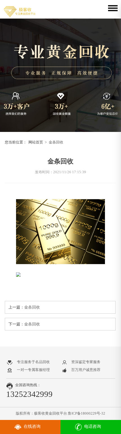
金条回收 (56, 142)
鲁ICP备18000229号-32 (86, 413)
